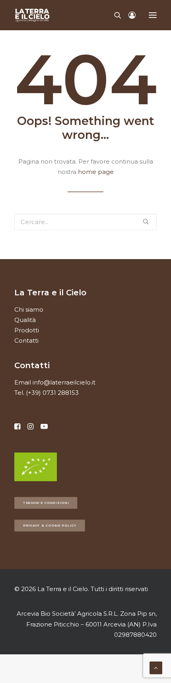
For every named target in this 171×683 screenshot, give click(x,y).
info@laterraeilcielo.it (64, 382)
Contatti (26, 340)
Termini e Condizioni (46, 503)
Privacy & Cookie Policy (49, 525)
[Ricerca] (114, 15)
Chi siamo (28, 309)
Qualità (25, 320)
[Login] (128, 15)
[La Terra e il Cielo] (32, 15)
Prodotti (26, 330)
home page (96, 172)
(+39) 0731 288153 (52, 392)
